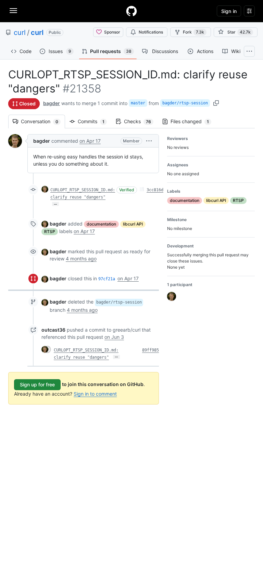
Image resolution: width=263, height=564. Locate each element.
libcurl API (133, 224)
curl (20, 32)
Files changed (193, 121)
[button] (149, 140)
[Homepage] (131, 10)
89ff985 (150, 350)
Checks (141, 121)
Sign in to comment (95, 394)
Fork (193, 32)
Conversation (43, 121)
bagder (51, 103)
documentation (101, 224)
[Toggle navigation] (13, 10)
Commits (94, 121)
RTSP (49, 231)
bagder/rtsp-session (185, 103)
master (138, 103)
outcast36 (53, 330)
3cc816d (155, 190)
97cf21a (106, 279)
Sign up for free (37, 384)
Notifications (151, 32)
